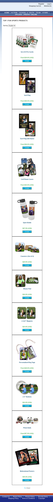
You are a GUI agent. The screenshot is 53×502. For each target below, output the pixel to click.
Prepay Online (30, 14)
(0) (40, 6)
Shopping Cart (34, 6)
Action (14, 13)
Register (41, 4)
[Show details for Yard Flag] (27, 93)
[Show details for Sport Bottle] (27, 221)
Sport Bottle (27, 223)
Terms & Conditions (28, 498)
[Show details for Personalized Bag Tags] (27, 360)
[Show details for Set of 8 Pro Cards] (27, 50)
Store (45, 13)
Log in (49, 4)
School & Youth (26, 13)
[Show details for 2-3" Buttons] (27, 395)
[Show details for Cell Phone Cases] (27, 177)
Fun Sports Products (18, 21)
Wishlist (46, 6)
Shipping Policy (13, 498)
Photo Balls (27, 428)
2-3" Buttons (27, 397)
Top (4, 21)
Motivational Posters (27, 471)
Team (38, 13)
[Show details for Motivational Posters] (27, 469)
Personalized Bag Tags (27, 362)
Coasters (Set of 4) (27, 256)
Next (28, 488)
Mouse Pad (27, 289)
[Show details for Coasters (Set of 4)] (27, 254)
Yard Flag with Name (27, 139)
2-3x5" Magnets (27, 321)
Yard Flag (27, 95)
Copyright (41, 498)
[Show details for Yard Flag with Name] (27, 137)
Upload (18, 14)
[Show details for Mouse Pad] (27, 287)
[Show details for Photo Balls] (27, 426)
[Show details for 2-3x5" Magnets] (27, 319)
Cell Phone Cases (27, 179)
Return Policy (17, 497)
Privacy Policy (30, 497)
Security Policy (43, 497)
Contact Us (6, 497)
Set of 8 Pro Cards (27, 52)
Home (6, 13)
